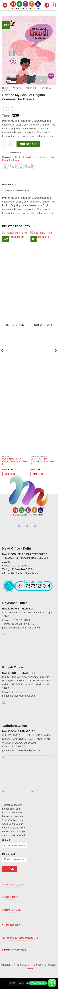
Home (5, 88)
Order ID (6, 840)
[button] (5, 5)
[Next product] (5, 109)
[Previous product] (10, 109)
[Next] (55, 356)
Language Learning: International (31, 88)
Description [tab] (9, 184)
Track (9, 869)
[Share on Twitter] (15, 166)
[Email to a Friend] (21, 166)
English (6, 90)
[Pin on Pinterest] (26, 166)
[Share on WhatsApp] (5, 166)
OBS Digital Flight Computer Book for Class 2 (42, 461)
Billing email (8, 854)
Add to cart (28, 144)
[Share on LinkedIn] (31, 166)
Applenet (29, 969)
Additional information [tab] (15, 190)
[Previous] (2, 356)
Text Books (14, 160)
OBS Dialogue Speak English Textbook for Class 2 (14, 461)
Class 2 (28, 157)
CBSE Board (18, 157)
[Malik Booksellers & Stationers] (26, 5)
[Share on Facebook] (10, 166)
